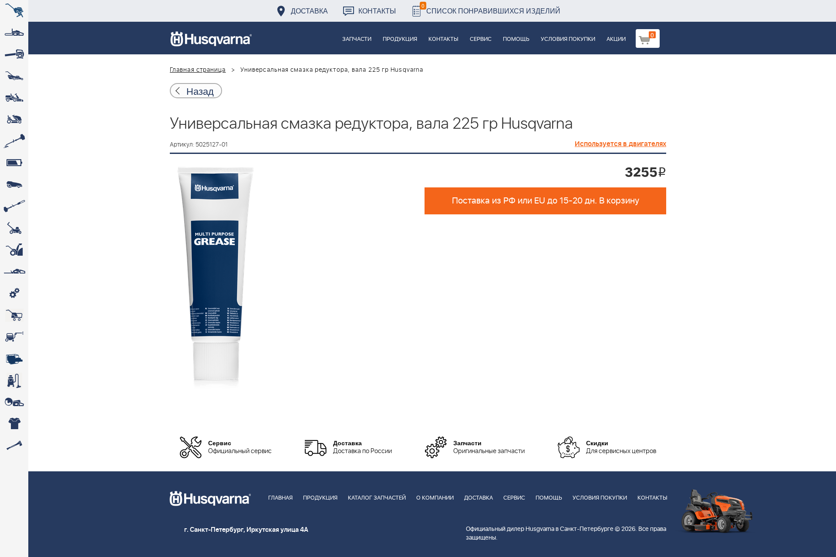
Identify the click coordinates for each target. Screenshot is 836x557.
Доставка (309, 11)
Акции (616, 39)
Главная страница (198, 70)
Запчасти (356, 39)
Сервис (481, 39)
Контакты (377, 11)
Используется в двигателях (620, 144)
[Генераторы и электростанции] (14, 315)
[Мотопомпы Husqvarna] (14, 359)
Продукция (400, 39)
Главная (280, 498)
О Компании (435, 498)
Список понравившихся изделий (490, 8)
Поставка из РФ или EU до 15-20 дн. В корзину (545, 200)
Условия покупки (568, 39)
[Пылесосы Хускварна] (14, 380)
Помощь (516, 39)
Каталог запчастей (377, 498)
